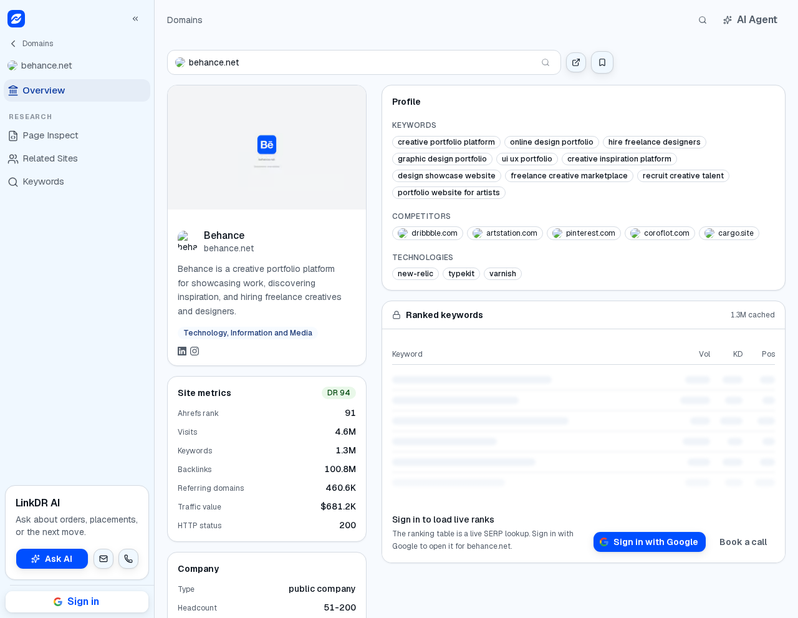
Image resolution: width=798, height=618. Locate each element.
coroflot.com (667, 233)
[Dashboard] (16, 18)
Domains (185, 20)
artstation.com (511, 233)
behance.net (229, 248)
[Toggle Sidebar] (154, 309)
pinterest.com (590, 233)
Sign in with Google (655, 542)
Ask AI (58, 558)
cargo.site (736, 233)
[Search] (702, 20)
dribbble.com (434, 233)
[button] (103, 559)
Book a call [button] (743, 542)
